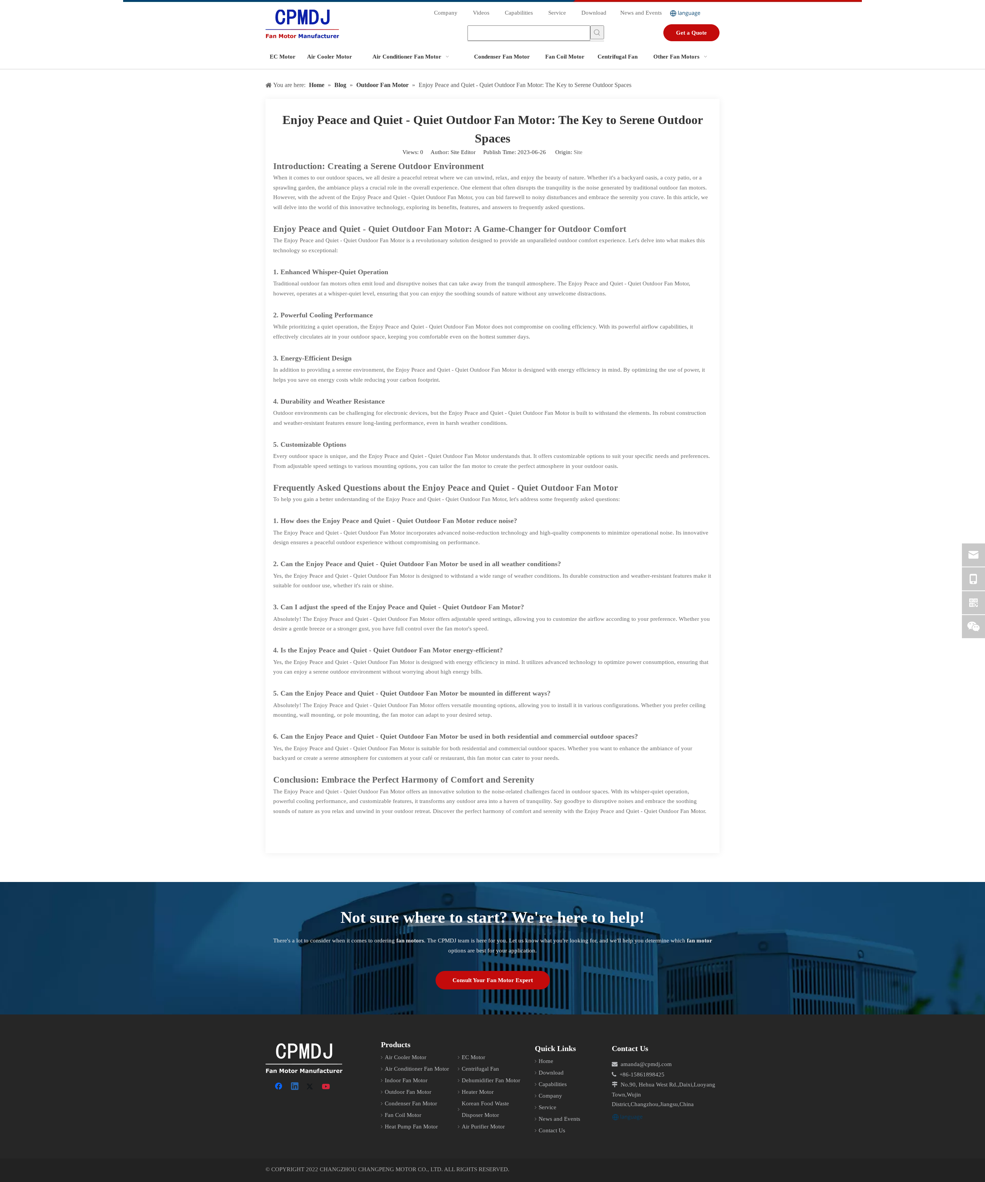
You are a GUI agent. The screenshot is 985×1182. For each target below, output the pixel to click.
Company (445, 13)
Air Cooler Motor (405, 1057)
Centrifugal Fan (480, 1069)
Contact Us (552, 1130)
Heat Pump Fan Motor (411, 1126)
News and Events (641, 13)
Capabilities (519, 13)
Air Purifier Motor (483, 1126)
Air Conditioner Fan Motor (417, 1069)
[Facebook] (279, 1087)
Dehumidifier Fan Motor (491, 1080)
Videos (481, 13)
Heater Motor (478, 1092)
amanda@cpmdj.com (646, 1064)
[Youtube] (327, 1087)
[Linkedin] (295, 1087)
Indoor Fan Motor (406, 1080)
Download (593, 13)
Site (578, 152)
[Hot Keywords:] (597, 32)
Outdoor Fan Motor (408, 1092)
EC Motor (473, 1057)
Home (546, 1061)
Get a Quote (691, 33)
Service (557, 13)
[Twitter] (311, 1087)
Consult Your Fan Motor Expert (492, 980)
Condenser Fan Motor (411, 1103)
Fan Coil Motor (403, 1115)
